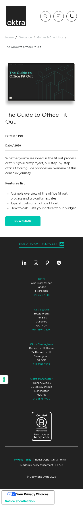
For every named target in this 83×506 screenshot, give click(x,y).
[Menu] (58, 16)
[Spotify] (59, 263)
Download (22, 221)
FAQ (60, 465)
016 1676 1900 (41, 399)
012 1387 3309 (41, 364)
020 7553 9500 (41, 295)
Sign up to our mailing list (38, 244)
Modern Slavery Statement (37, 465)
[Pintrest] (47, 263)
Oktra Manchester (41, 379)
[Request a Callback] (71, 16)
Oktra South (41, 309)
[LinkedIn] (24, 263)
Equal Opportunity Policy (50, 460)
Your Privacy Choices (32, 494)
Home (9, 37)
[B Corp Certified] (42, 426)
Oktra (41, 279)
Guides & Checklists (50, 37)
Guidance (25, 37)
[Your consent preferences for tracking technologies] (4, 379)
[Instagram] (36, 263)
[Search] (45, 16)
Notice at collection (20, 501)
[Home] (16, 16)
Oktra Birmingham (41, 344)
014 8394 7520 (41, 329)
